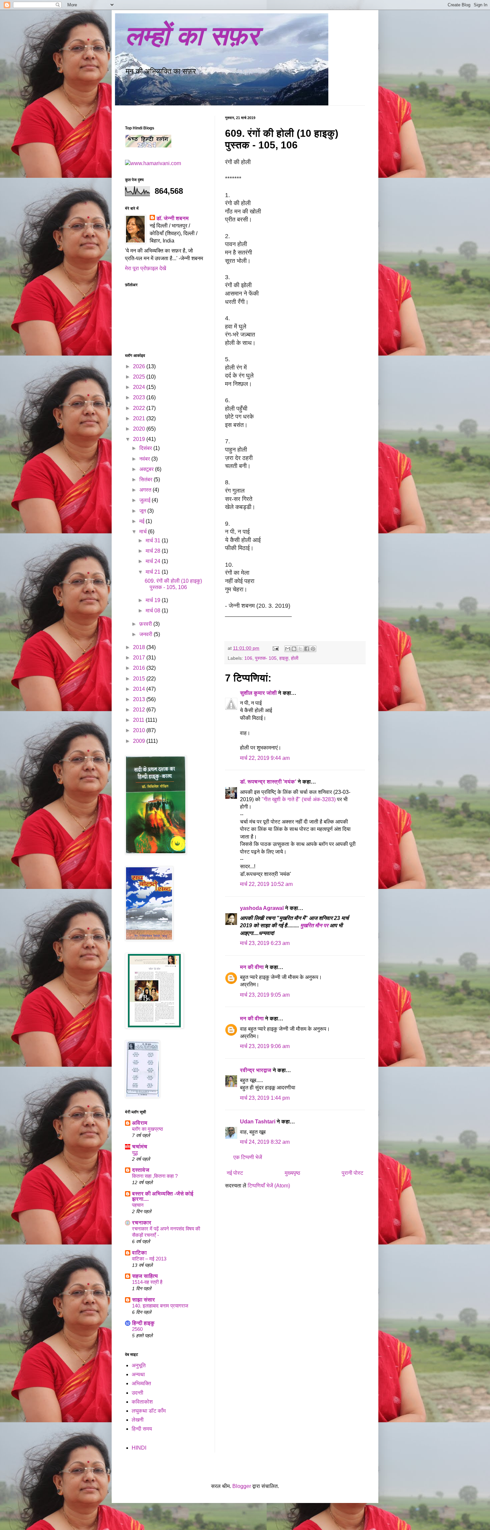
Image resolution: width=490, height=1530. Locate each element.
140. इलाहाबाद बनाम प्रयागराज (160, 1306)
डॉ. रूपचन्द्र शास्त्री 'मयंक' (268, 782)
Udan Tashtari (257, 1121)
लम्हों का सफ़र (192, 36)
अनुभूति (139, 1365)
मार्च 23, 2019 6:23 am (265, 943)
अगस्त (146, 490)
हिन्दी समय (142, 1429)
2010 (139, 730)
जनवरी (146, 634)
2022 (139, 408)
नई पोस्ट (235, 1173)
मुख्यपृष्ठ (292, 1173)
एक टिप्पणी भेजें (247, 1157)
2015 (139, 678)
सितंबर (146, 479)
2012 (139, 709)
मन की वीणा (252, 967)
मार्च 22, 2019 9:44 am (265, 758)
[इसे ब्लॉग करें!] (294, 648)
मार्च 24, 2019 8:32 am (265, 1142)
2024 (139, 387)
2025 (139, 377)
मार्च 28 (154, 551)
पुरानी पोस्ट (352, 1173)
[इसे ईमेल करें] (287, 648)
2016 (139, 668)
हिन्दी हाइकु (143, 1323)
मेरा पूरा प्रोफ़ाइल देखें (145, 268)
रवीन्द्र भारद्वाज (255, 1070)
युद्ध (135, 1152)
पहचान (138, 1205)
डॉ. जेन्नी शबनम (172, 218)
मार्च (143, 531)
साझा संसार (143, 1300)
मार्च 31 (154, 540)
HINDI (139, 1448)
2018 (139, 647)
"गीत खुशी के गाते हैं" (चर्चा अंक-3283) (299, 799)
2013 (139, 699)
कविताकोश (142, 1402)
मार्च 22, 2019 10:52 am (266, 884)
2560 (137, 1329)
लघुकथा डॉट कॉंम (149, 1411)
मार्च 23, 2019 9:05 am (265, 995)
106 (248, 658)
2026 (139, 366)
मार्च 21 (154, 572)
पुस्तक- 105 (266, 658)
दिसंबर (146, 448)
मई (142, 521)
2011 (139, 720)
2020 (139, 429)
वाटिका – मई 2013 (149, 1258)
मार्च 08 (154, 610)
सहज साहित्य (145, 1276)
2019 (139, 439)
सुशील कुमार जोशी (258, 693)
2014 (139, 689)
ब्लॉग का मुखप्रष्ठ (147, 1129)
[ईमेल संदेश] (275, 648)
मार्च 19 (154, 600)
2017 (139, 657)
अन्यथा (138, 1374)
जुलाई (145, 500)
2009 (139, 741)
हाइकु (283, 658)
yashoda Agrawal (262, 908)
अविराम (139, 1123)
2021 (139, 418)
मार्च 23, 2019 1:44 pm (265, 1098)
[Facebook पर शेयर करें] (306, 648)
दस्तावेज (140, 1170)
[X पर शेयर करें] (300, 648)
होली (294, 658)
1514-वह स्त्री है (147, 1282)
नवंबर (145, 459)
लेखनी (138, 1420)
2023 (139, 397)
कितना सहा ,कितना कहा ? (155, 1176)
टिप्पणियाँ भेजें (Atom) (269, 1185)
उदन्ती (137, 1393)
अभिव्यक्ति (141, 1383)
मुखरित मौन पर (314, 925)
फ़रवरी (146, 624)
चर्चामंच (139, 1146)
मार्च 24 (154, 561)
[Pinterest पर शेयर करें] (313, 648)
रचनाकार (141, 1222)
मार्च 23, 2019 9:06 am (265, 1046)
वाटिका (139, 1252)
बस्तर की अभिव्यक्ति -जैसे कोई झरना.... (162, 1196)
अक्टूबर (147, 469)
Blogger (241, 1486)
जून (143, 511)
